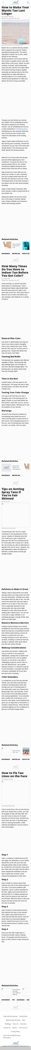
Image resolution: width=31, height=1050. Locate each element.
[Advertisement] (15, 102)
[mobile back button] (3, 2)
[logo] (15, 2)
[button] (3, 2)
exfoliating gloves (22, 129)
